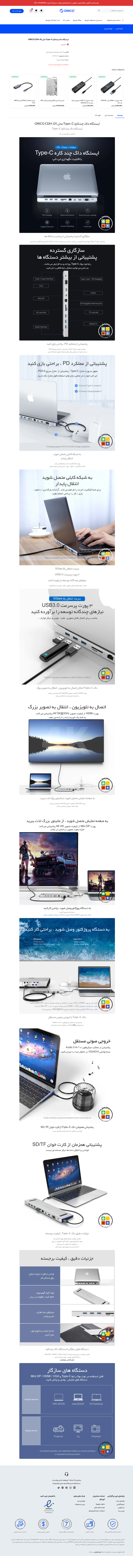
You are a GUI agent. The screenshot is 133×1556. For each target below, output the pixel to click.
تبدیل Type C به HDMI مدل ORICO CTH (24, 101)
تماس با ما (66, 20)
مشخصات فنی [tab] (109, 115)
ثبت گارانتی (121, 1508)
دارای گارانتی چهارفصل (67, 1360)
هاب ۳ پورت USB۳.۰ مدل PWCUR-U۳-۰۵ (111, 101)
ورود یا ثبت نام (16, 11)
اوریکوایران (97, 1552)
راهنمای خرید (81, 1501)
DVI (74, 1025)
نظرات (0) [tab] (98, 115)
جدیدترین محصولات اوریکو (93, 20)
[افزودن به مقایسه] (122, 46)
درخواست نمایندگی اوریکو (97, 1511)
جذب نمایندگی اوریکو (53, 20)
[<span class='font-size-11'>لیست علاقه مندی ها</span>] (36, 11)
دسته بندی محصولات (113, 20)
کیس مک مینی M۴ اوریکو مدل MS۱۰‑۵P (52, 100)
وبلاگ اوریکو (77, 20)
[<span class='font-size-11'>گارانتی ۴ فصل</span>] (41, 11)
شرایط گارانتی (120, 1504)
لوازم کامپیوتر (108, 29)
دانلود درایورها (100, 1504)
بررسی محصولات (80, 1504)
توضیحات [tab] (120, 115)
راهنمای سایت (120, 1501)
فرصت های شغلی (99, 1507)
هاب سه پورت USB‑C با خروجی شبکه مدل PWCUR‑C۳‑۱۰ (82, 101)
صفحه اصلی (119, 29)
